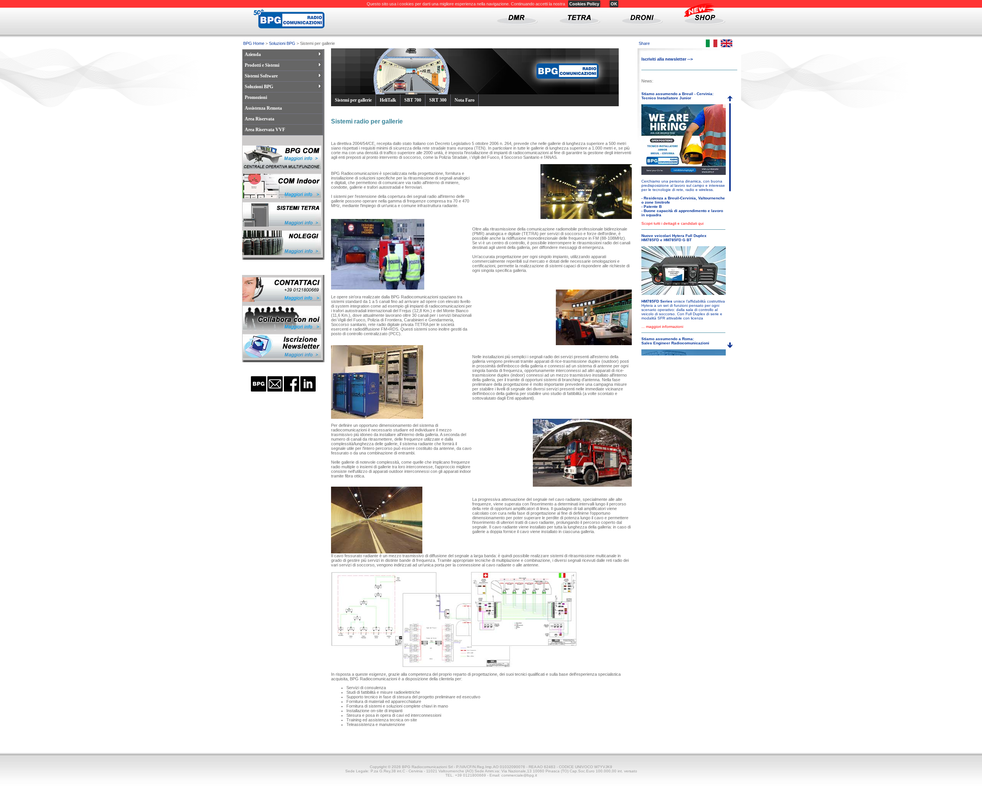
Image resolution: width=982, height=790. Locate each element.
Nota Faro (465, 100)
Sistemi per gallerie (353, 100)
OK (614, 4)
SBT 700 (412, 100)
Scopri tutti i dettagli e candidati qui (672, 223)
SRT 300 (438, 100)
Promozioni (256, 97)
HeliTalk (388, 100)
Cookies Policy (584, 4)
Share (644, 43)
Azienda (253, 54)
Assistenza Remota (263, 108)
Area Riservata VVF (265, 129)
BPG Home (253, 43)
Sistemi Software (261, 76)
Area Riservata (259, 119)
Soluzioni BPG (282, 43)
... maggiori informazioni (662, 326)
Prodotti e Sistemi (262, 65)
